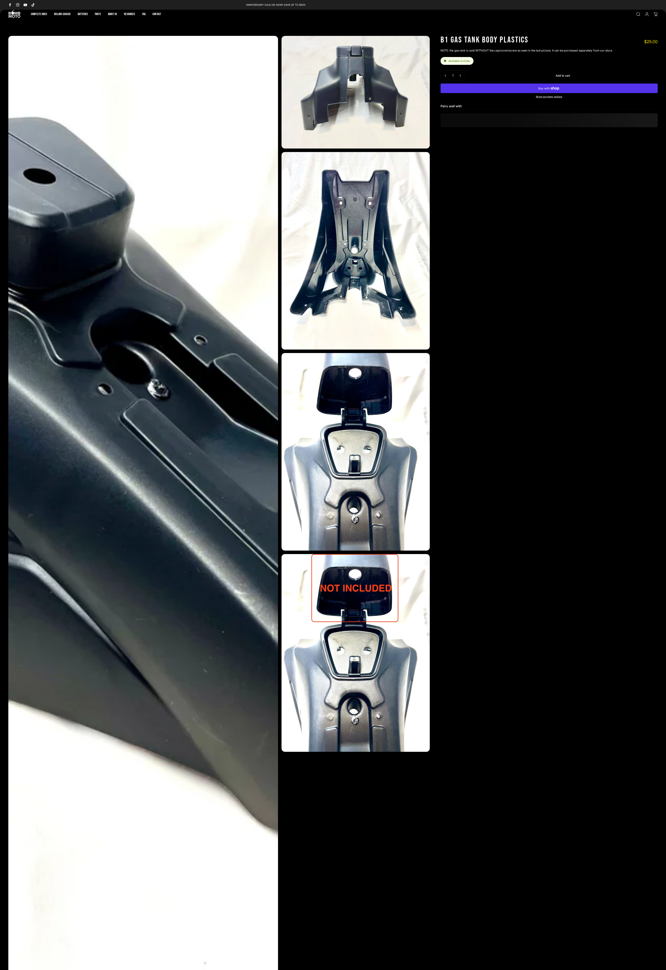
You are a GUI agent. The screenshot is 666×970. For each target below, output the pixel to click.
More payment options (549, 96)
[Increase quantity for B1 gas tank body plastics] (461, 76)
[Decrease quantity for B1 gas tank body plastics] (445, 76)
